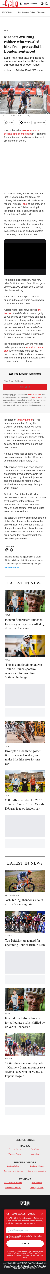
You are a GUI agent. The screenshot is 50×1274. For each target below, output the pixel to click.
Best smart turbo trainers (13, 1171)
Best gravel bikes (37, 1166)
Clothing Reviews (36, 1188)
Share (10, 122)
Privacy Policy (34, 1253)
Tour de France (15, 1149)
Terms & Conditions (22, 1255)
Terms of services (34, 395)
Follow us (26, 122)
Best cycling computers (37, 1171)
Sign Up (25, 1243)
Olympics (35, 1154)
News (6, 31)
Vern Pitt (11, 70)
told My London (25, 419)
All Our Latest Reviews (13, 1183)
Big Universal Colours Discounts (31, 12)
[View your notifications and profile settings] (20, 3)
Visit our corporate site (38, 1264)
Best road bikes (13, 1166)
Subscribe (33, 4)
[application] (25, 254)
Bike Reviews (37, 1183)
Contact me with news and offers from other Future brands (25, 1236)
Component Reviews (13, 1188)
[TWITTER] (7, 550)
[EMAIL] (12, 550)
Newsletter (41, 122)
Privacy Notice (36, 397)
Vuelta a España (15, 1154)
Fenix (24, 204)
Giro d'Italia (35, 1149)
